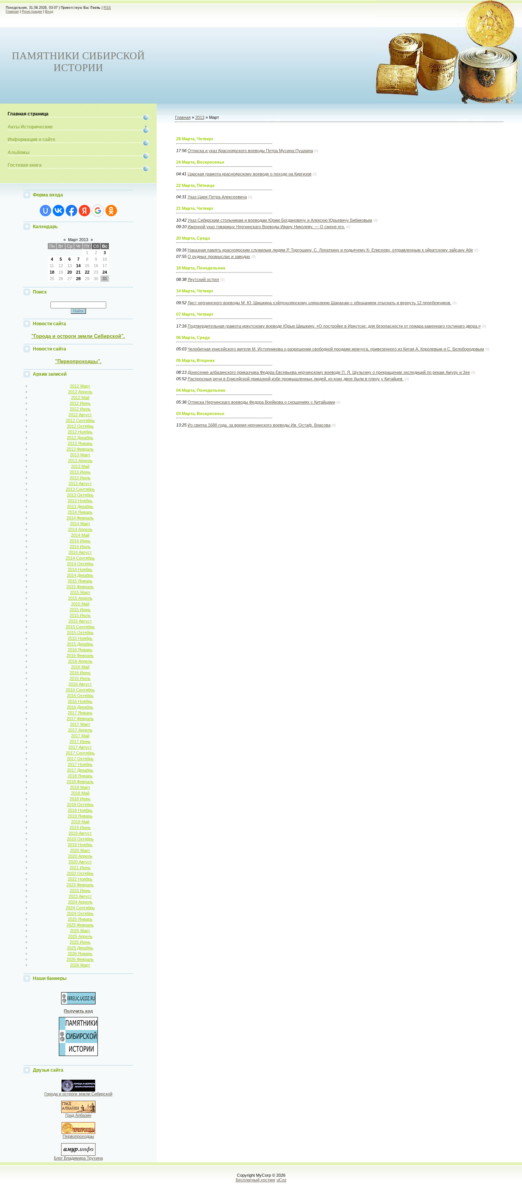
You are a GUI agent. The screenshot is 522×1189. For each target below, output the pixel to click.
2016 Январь (80, 649)
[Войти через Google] (98, 210)
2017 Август (80, 747)
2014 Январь (80, 512)
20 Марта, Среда (193, 238)
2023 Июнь (80, 890)
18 (52, 272)
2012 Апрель (80, 391)
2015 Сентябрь (80, 627)
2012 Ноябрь (80, 432)
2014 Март (80, 523)
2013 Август (80, 483)
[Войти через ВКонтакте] (58, 210)
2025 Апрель (80, 936)
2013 (199, 117)
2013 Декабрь (80, 506)
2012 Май (80, 397)
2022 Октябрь (80, 873)
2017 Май (80, 735)
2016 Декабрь (80, 707)
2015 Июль (80, 615)
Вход (49, 11)
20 (69, 272)
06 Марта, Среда (193, 337)
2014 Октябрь (80, 563)
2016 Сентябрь (80, 690)
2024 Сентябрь (80, 907)
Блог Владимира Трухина (78, 1158)
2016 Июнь (80, 672)
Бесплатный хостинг (256, 1180)
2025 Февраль (80, 925)
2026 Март (80, 965)
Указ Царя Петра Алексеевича (217, 197)
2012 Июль (80, 409)
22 (87, 272)
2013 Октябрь (80, 495)
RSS (107, 8)
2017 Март (80, 724)
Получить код (78, 1011)
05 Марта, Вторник (195, 360)
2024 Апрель (80, 902)
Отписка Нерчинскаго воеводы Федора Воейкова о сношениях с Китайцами (261, 402)
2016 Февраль (80, 655)
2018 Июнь (80, 798)
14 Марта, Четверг (195, 291)
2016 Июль (80, 678)
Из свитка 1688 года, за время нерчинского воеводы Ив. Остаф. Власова (259, 425)
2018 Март (80, 787)
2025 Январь (80, 919)
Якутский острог (203, 279)
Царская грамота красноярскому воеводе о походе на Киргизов (249, 174)
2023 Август (80, 896)
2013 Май (80, 466)
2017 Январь (80, 712)
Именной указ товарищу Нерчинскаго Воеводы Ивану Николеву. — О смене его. (266, 226)
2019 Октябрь (80, 839)
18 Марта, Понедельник (200, 268)
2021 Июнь (80, 867)
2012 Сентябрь (80, 420)
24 (104, 272)
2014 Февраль (80, 518)
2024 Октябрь (80, 913)
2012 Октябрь (80, 426)
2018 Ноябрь (80, 810)
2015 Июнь (80, 609)
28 (78, 278)
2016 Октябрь (80, 695)
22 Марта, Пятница (195, 185)
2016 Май (80, 667)
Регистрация (32, 11)
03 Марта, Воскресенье (200, 413)
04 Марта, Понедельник (200, 390)
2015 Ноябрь (80, 638)
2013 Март (80, 455)
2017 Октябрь (80, 758)
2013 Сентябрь (80, 489)
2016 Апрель (80, 661)
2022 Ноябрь (80, 879)
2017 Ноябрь (80, 764)
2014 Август (80, 552)
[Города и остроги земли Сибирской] (78, 1090)
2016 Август (80, 684)
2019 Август (80, 833)
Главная (12, 11)
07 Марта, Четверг (195, 314)
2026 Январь (80, 953)
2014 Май (80, 535)
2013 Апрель (80, 460)
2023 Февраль (80, 884)
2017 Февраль (80, 718)
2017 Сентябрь (80, 753)
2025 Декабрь (80, 948)
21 (78, 272)
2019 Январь (80, 816)
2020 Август (80, 862)
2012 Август (80, 414)
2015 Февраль (80, 586)
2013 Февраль (80, 449)
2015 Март (80, 592)
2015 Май (80, 604)
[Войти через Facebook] (71, 210)
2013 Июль (80, 477)
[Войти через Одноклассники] (111, 210)
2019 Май (80, 821)
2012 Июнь (80, 403)
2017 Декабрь (80, 770)
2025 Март (80, 930)
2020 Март (80, 850)
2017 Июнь (80, 741)
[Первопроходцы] (78, 1132)
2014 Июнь (80, 541)
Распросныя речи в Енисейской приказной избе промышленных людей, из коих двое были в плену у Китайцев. (296, 378)
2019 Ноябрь (80, 844)
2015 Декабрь (80, 644)
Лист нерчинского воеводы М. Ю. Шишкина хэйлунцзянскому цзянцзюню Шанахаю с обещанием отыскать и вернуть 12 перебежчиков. (319, 302)
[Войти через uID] (45, 210)
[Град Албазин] (78, 1111)
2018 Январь (80, 776)
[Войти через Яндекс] (84, 210)
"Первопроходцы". (78, 361)
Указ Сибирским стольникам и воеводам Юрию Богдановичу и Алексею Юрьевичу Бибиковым (280, 220)
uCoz (282, 1180)
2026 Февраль (80, 959)
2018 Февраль (80, 781)
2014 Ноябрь (80, 569)
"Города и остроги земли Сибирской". (78, 336)
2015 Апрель (80, 598)
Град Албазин (78, 1115)
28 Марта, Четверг (195, 138)
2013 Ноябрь (80, 500)
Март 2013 (78, 239)
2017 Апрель (80, 730)
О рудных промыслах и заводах (219, 256)
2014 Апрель (80, 529)
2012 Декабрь (80, 437)
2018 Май (80, 793)
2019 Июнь (80, 827)
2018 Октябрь (80, 804)
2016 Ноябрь (80, 701)
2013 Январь (80, 443)
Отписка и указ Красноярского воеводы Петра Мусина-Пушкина (250, 150)
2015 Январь (80, 581)
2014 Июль (80, 546)
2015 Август (80, 621)
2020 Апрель (80, 856)
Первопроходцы (78, 1136)
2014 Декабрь (80, 575)
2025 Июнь (80, 942)
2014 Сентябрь (80, 558)
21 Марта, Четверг (195, 208)
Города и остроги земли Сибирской (78, 1094)
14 (78, 265)
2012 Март (80, 386)
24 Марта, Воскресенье (200, 162)
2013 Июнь (80, 472)
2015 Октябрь (80, 632)
